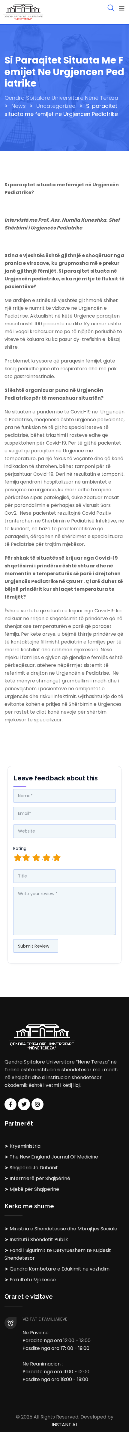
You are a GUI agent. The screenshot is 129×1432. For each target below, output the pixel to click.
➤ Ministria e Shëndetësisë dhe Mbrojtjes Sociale (60, 1228)
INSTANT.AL (65, 1424)
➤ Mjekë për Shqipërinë (31, 1189)
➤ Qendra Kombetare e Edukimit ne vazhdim (57, 1268)
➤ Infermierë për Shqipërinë (37, 1178)
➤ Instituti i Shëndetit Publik (36, 1239)
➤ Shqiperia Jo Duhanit (31, 1167)
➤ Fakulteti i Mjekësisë (30, 1279)
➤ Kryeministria (22, 1146)
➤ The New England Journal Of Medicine (51, 1156)
